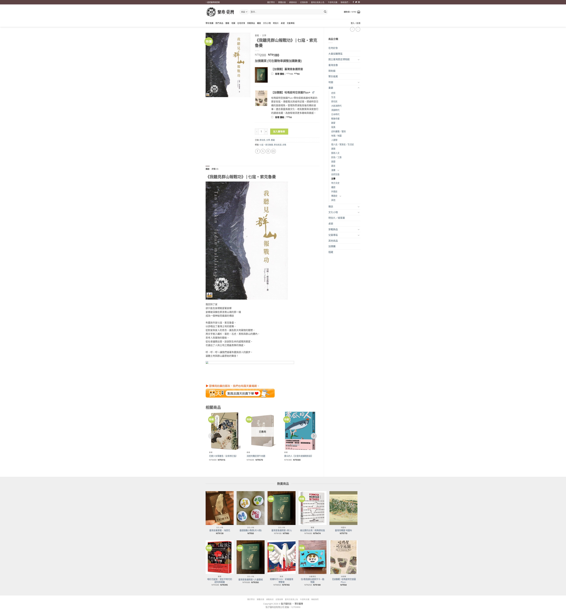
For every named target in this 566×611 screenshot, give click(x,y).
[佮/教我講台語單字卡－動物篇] (312, 557)
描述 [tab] (208, 169)
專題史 (334, 195)
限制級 (331, 70)
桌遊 (283, 23)
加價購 (331, 246)
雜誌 (330, 206)
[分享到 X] (262, 151)
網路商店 (293, 2)
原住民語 (278, 144)
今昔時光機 (332, 2)
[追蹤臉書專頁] (353, 2)
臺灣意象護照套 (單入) (281, 530)
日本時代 (335, 114)
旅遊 (333, 161)
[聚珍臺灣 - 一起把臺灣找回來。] (220, 12)
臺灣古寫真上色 (317, 2)
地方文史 (335, 183)
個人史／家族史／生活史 (342, 144)
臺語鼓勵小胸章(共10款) (251, 530)
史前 (333, 93)
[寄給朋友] (273, 151)
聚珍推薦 (209, 23)
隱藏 (330, 252)
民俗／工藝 (336, 157)
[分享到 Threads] (268, 151)
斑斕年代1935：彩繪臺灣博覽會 (281, 580)
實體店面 (282, 2)
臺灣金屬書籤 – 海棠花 (219, 530)
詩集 (284, 144)
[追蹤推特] (356, 2)
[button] (352, 12)
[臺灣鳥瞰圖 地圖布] (343, 508)
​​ (240, 390)
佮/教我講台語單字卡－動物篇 (312, 580)
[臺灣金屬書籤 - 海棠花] (220, 508)
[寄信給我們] (359, 2)
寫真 (333, 127)
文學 (333, 178)
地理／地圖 (336, 135)
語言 (333, 165)
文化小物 (267, 23)
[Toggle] (358, 59)
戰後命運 (335, 118)
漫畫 (333, 170)
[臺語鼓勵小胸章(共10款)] (251, 508)
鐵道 (259, 23)
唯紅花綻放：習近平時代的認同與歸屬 (219, 580)
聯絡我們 (344, 2)
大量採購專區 (335, 53)
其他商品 (333, 240)
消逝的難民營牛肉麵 (256, 456)
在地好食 (241, 23)
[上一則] (358, 29)
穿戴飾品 (251, 23)
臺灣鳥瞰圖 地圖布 (343, 530)
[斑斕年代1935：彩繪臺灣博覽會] (282, 557)
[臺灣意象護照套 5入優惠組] (251, 557)
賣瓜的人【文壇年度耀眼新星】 (298, 456)
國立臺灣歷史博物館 (339, 59)
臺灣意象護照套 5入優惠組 (250, 579)
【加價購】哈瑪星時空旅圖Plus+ (343, 580)
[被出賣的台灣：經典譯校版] (312, 508)
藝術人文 (335, 153)
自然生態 (335, 174)
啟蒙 (333, 122)
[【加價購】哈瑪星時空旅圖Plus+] (343, 557)
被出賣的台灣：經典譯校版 (312, 530)
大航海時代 (336, 105)
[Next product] (352, 29)
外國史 (334, 191)
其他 (333, 200)
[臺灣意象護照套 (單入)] (282, 508)
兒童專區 (291, 23)
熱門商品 (219, 23)
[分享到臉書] (257, 151)
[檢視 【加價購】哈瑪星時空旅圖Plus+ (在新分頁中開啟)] (313, 92)
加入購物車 (279, 131)
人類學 (334, 140)
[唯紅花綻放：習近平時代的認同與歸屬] (220, 557)
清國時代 (335, 110)
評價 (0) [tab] (215, 169)
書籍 (227, 23)
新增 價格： (291, 74)
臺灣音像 (333, 65)
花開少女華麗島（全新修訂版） (223, 456)
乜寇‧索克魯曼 (266, 144)
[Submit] (325, 11)
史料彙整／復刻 (338, 131)
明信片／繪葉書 (336, 217)
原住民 (334, 101)
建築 (333, 148)
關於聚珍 (271, 2)
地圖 (233, 23)
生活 (333, 97)
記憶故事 (304, 2)
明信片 (276, 23)
